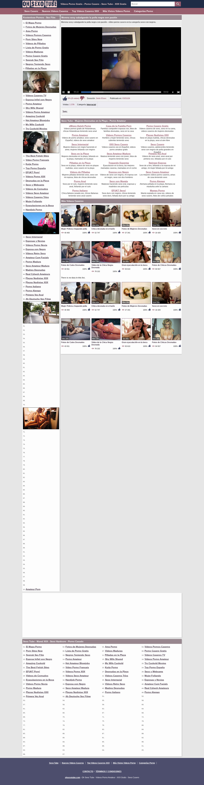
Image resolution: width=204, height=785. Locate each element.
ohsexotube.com (72, 777)
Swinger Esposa (157, 163)
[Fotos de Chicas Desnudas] (166, 263)
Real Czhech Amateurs (38, 274)
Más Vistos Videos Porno (116, 11)
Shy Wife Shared (35, 108)
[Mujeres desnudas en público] (41, 322)
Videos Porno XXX (35, 176)
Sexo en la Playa (80, 153)
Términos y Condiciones (108, 771)
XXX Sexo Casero (118, 144)
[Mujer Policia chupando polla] (75, 226)
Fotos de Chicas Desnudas (164, 265)
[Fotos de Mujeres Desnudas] (136, 226)
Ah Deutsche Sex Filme (38, 299)
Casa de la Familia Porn (118, 126)
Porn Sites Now (34, 39)
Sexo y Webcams (35, 185)
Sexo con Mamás (118, 181)
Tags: (64, 111)
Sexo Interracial (34, 237)
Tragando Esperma (119, 163)
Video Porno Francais (37, 160)
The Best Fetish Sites (37, 156)
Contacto (88, 771)
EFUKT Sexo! (119, 190)
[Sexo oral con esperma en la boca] (41, 152)
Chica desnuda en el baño (103, 229)
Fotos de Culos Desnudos (72, 265)
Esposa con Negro (36, 249)
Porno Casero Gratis (37, 56)
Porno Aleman (33, 290)
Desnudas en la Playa (37, 180)
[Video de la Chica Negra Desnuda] (105, 263)
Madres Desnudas (35, 270)
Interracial (91, 104)
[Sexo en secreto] (166, 226)
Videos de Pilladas (36, 43)
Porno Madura (33, 261)
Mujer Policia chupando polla (74, 229)
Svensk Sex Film (35, 60)
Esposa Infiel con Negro (39, 99)
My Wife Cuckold (35, 124)
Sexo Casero (31, 11)
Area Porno (32, 31)
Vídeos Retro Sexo (36, 253)
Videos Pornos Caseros (38, 35)
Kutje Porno (32, 164)
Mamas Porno (157, 190)
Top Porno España (36, 168)
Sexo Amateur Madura (37, 266)
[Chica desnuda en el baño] (105, 226)
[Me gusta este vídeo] (65, 98)
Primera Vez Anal (35, 294)
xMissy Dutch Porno (80, 126)
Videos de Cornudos (37, 189)
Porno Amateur (34, 104)
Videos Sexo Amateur (37, 193)
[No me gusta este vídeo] (82, 98)
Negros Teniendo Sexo (38, 64)
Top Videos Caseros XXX (85, 11)
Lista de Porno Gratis (37, 47)
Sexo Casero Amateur (157, 172)
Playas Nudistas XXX (37, 278)
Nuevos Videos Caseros (55, 11)
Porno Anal (80, 181)
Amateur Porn (33, 589)
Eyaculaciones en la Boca (40, 205)
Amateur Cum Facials (37, 257)
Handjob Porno (34, 209)
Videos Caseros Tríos (37, 197)
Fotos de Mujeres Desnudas (41, 27)
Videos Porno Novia (36, 245)
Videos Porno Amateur (38, 112)
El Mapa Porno (33, 22)
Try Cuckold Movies (36, 128)
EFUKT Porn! (33, 172)
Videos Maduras (34, 51)
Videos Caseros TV (36, 95)
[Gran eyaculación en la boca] (136, 263)
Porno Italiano (33, 286)
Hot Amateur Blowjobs (38, 120)
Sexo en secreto (159, 229)
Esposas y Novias (35, 241)
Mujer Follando (34, 201)
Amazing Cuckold (35, 116)
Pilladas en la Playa (36, 68)
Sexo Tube (53, 763)
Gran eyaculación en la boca (134, 265)
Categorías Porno (143, 11)
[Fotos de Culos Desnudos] (75, 263)
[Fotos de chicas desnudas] (41, 428)
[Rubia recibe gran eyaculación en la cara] (41, 92)
